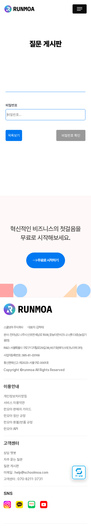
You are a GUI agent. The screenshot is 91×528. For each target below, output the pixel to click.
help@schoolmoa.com (31, 472)
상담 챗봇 (10, 453)
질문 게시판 (11, 466)
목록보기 (14, 135)
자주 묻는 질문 (13, 459)
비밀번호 (11, 105)
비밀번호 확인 (71, 135)
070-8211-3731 (30, 479)
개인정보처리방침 (15, 396)
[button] (80, 9)
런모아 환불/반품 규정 (18, 422)
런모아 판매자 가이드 (17, 409)
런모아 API (11, 429)
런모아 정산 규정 (14, 416)
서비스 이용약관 (14, 403)
